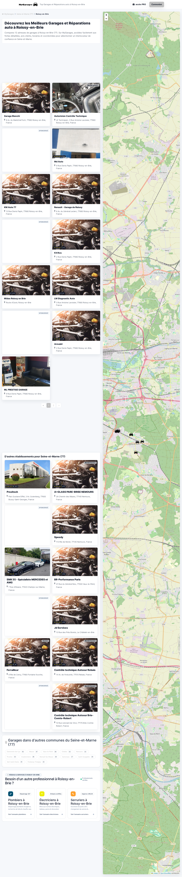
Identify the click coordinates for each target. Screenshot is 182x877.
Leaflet (155, 873)
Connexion (156, 4)
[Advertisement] (51, 62)
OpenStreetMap (165, 873)
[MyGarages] (28, 4)
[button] (142, 441)
